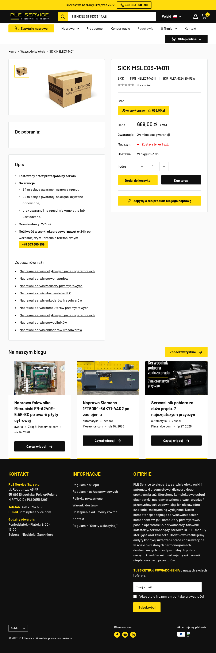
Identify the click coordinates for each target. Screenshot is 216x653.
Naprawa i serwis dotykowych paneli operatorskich (57, 271)
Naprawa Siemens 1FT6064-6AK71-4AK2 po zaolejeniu (106, 408)
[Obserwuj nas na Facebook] (117, 635)
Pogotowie (146, 28)
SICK (121, 78)
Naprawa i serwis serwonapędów (44, 278)
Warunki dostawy (85, 505)
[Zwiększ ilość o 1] (164, 166)
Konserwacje (120, 28)
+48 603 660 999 (33, 244)
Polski (14, 628)
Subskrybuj (146, 607)
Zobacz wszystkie (183, 352)
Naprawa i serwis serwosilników (43, 322)
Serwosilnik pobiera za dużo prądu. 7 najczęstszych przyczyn (173, 408)
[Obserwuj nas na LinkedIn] (133, 635)
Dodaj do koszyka (137, 180)
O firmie (167, 28)
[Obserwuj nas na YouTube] (125, 635)
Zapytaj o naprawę (34, 28)
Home (12, 51)
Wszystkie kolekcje (32, 51)
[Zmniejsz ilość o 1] (141, 166)
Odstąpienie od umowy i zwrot (95, 512)
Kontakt (190, 28)
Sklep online (187, 39)
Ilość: (122, 166)
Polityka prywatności (88, 498)
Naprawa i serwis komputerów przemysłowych (54, 308)
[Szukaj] (63, 16)
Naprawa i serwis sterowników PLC (45, 293)
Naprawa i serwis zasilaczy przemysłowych (51, 286)
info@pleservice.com (35, 512)
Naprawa (67, 28)
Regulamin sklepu (86, 485)
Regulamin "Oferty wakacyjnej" (95, 525)
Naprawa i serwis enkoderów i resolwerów (51, 300)
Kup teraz (181, 180)
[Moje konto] (195, 16)
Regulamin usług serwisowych (95, 491)
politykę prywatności (188, 596)
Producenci (94, 28)
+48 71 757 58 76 (33, 507)
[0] (204, 16)
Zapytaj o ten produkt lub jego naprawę (162, 201)
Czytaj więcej (36, 446)
